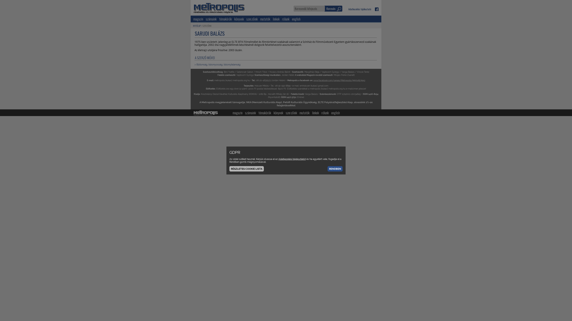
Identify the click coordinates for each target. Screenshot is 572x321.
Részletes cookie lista (246, 168)
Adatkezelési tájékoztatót (292, 159)
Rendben (335, 168)
